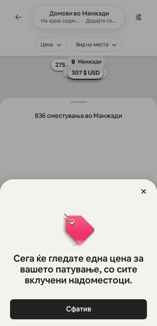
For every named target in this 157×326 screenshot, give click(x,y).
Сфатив (78, 309)
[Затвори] (143, 191)
